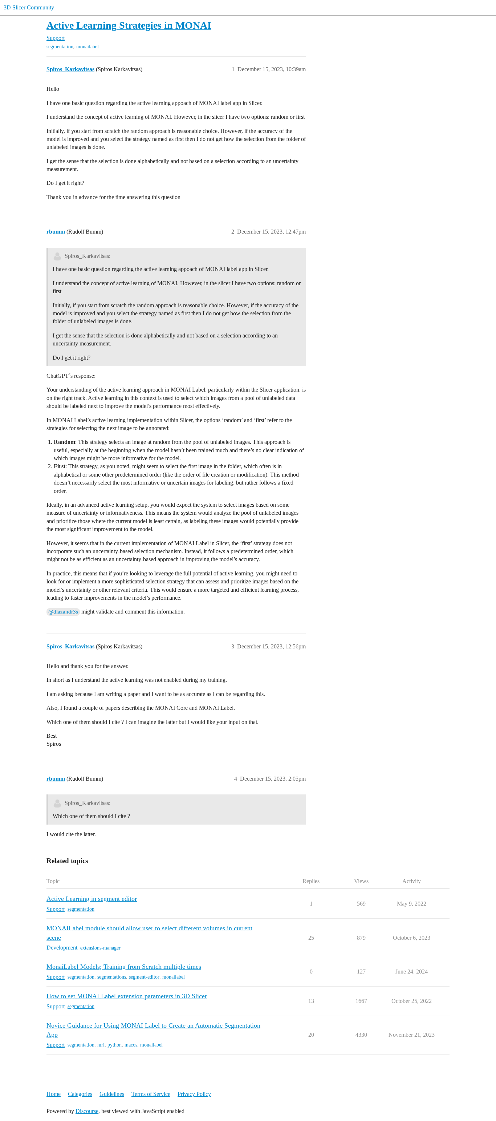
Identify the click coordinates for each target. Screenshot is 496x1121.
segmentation (59, 46)
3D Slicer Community (29, 7)
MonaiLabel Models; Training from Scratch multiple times (123, 966)
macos (131, 1045)
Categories (80, 1094)
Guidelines (111, 1094)
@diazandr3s (63, 612)
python (114, 1045)
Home (53, 1094)
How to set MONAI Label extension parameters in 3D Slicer (126, 996)
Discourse (87, 1111)
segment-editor (144, 977)
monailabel (87, 46)
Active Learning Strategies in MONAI (128, 25)
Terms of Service (150, 1094)
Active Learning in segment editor (91, 898)
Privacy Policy (194, 1094)
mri (101, 1045)
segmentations (111, 977)
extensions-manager (100, 948)
